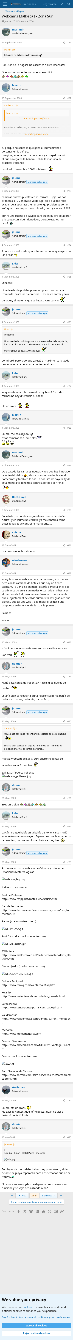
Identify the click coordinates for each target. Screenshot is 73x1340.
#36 (69, 798)
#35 (69, 721)
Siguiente (47, 1195)
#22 (69, 98)
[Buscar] (68, 4)
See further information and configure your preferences (36, 1317)
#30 (69, 510)
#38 (69, 862)
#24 (69, 245)
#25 (69, 276)
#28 (69, 427)
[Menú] (5, 4)
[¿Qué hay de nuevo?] (61, 4)
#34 (69, 676)
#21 (69, 42)
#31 (69, 545)
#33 (69, 642)
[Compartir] (63, 43)
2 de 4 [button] (34, 1195)
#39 (69, 1100)
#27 (69, 386)
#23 (69, 190)
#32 (69, 573)
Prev (23, 1195)
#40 (69, 1137)
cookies (27, 1307)
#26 (69, 322)
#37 (69, 826)
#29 (69, 465)
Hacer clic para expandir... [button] (37, 118)
